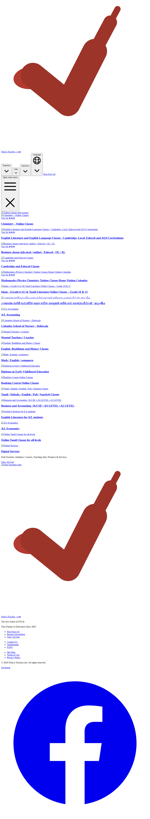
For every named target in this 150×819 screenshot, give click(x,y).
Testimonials (13, 644)
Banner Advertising (16, 634)
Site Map (11, 652)
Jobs (16, 169)
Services (25, 166)
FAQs (10, 647)
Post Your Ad (13, 631)
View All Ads (7, 462)
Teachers (6, 165)
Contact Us (12, 642)
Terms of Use (13, 655)
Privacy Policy (14, 657)
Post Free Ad (49, 174)
